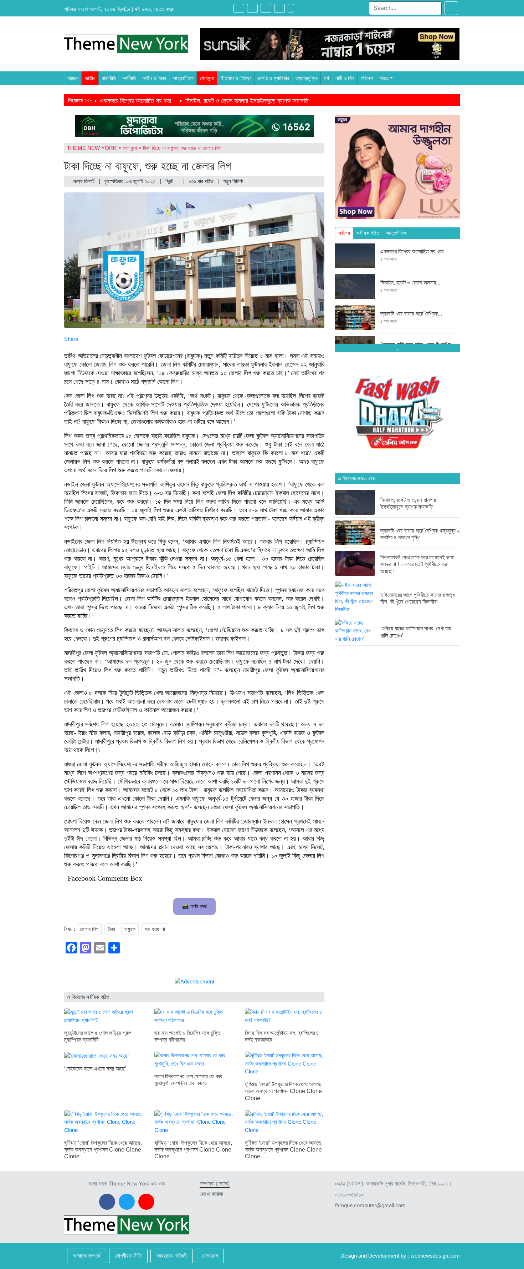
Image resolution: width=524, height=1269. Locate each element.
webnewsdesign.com (435, 1256)
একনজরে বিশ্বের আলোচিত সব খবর (135, 100)
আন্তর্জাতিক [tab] (396, 233)
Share (71, 339)
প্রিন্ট (170, 181)
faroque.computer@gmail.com (370, 1205)
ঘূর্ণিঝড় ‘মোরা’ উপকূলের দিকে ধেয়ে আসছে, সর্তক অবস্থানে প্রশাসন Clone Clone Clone (284, 1091)
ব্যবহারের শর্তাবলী (171, 1256)
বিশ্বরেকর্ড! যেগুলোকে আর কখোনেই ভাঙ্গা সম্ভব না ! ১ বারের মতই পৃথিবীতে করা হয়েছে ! (417, 564)
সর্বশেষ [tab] (344, 233)
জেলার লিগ (89, 929)
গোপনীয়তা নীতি (128, 1256)
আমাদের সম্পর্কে (86, 1256)
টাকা (111, 929)
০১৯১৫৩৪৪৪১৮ (349, 1195)
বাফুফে (129, 929)
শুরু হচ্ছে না (155, 929)
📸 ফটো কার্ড (194, 906)
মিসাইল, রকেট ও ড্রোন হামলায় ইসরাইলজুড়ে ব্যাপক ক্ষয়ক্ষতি (246, 100)
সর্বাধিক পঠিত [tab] (367, 233)
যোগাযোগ (210, 1256)
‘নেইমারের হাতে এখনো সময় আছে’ (95, 1069)
